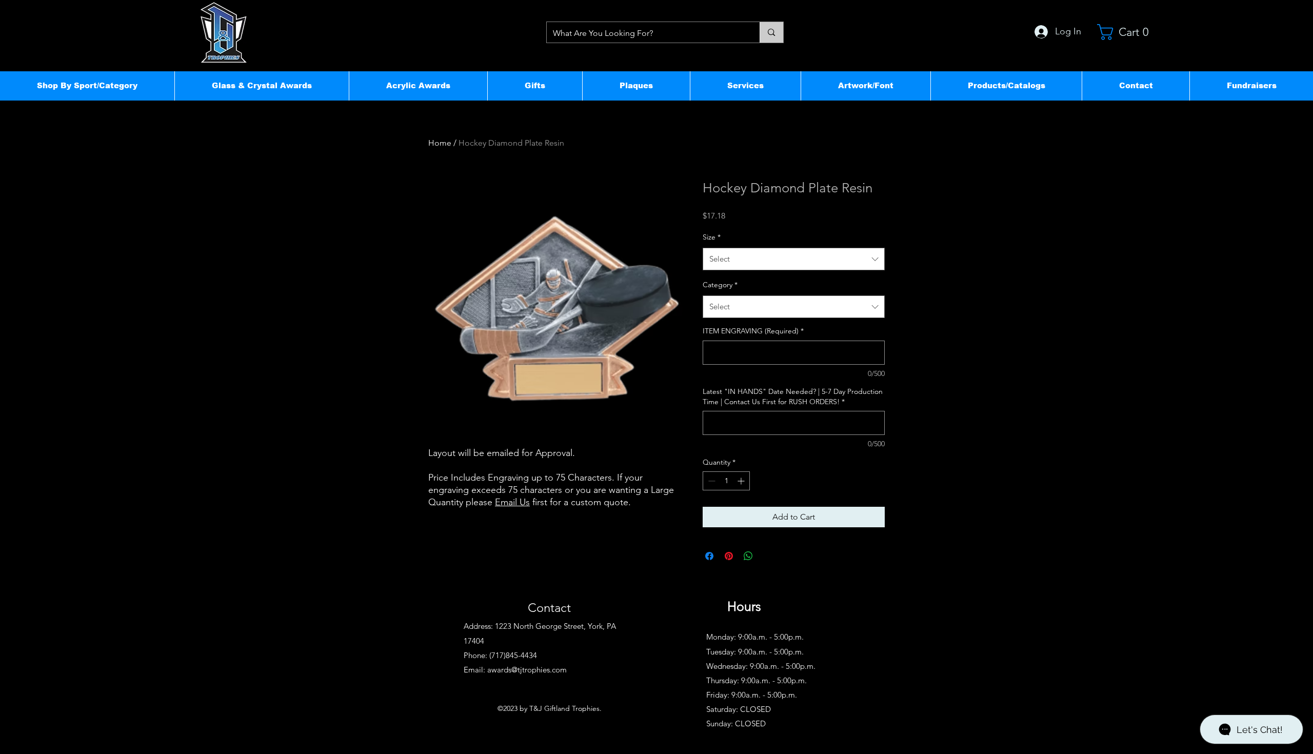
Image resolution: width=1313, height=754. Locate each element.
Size (712, 237)
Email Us (512, 502)
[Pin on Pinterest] (729, 556)
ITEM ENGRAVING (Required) (753, 330)
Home (439, 143)
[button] (87, 86)
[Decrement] (710, 481)
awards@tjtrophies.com (527, 669)
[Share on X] (768, 556)
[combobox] (794, 259)
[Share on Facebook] (709, 556)
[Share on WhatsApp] (748, 556)
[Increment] (741, 481)
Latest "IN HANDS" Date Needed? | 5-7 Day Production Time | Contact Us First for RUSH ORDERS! (793, 396)
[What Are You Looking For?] (771, 32)
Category (720, 284)
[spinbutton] (726, 481)
